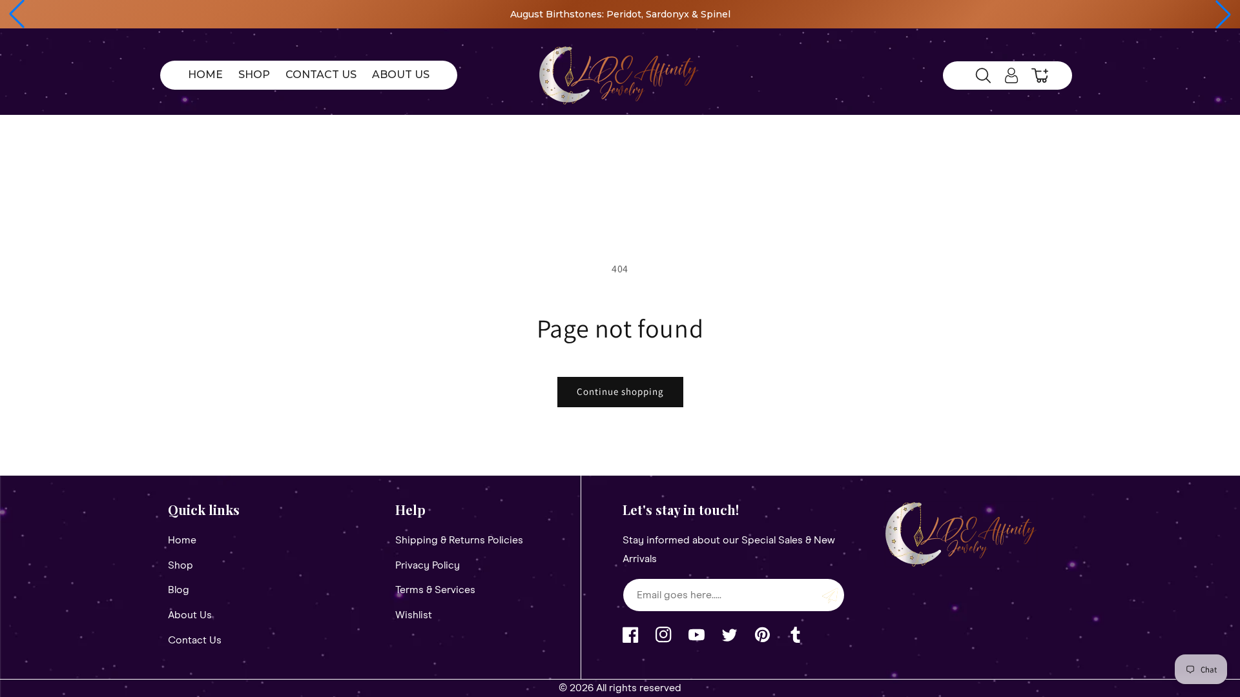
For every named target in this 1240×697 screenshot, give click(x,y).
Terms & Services (435, 590)
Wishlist (413, 615)
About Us (190, 615)
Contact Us (195, 640)
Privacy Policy (427, 565)
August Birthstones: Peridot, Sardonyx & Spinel (620, 14)
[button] (17, 14)
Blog (178, 590)
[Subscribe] (830, 595)
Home (182, 540)
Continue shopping (620, 391)
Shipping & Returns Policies (459, 540)
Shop (180, 565)
